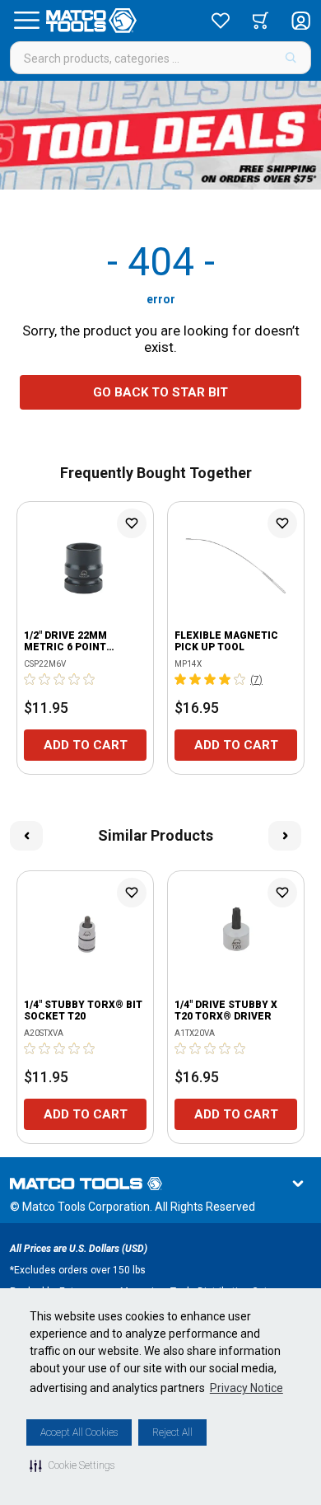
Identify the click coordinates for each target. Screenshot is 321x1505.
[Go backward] (26, 836)
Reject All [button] (172, 1432)
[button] (72, 1465)
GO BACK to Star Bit (160, 392)
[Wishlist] (220, 20)
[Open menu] (26, 20)
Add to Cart (86, 745)
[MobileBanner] (160, 135)
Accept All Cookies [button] (79, 1432)
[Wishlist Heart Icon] (132, 523)
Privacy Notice (246, 1388)
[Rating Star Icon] (30, 679)
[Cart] (260, 20)
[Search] (291, 57)
